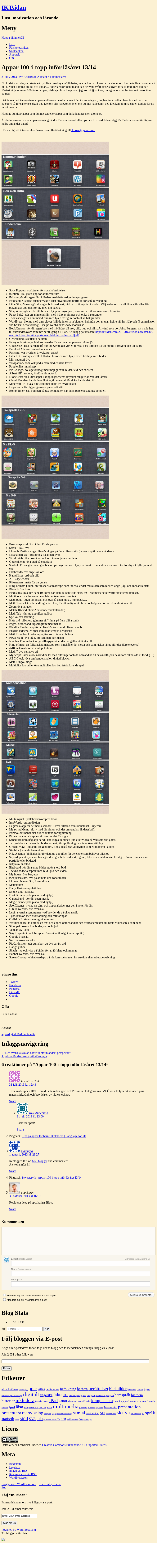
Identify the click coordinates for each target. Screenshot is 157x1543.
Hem (12, 44)
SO (143, 1414)
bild (112, 1388)
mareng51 (27, 1151)
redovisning (32, 1412)
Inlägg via (18, 1470)
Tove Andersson (27, 76)
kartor (63, 1401)
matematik (33, 1408)
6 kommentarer (57, 76)
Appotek (14, 54)
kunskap (132, 1401)
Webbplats (16, 1279)
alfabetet (14, 1389)
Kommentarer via (23, 1474)
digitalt (12, 1034)
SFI (102, 1413)
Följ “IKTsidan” (14, 1495)
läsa (19, 1406)
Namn (21, 1269)
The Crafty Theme (50, 1484)
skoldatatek (111, 1414)
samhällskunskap (64, 1414)
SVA (32, 1419)
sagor (54, 1414)
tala (40, 1418)
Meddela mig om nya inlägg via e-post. (27, 1300)
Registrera (15, 1463)
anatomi (22, 1389)
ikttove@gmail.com (83, 130)
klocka (87, 1401)
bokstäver (132, 1389)
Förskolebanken (19, 47)
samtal (79, 1412)
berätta (82, 1389)
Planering (92, 1408)
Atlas (41, 1389)
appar (5, 1034)
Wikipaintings (85, 1419)
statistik (8, 1419)
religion (47, 1414)
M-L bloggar (39, 1161)
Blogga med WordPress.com (19, 1484)
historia (137, 1395)
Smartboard (136, 1414)
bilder (121, 1388)
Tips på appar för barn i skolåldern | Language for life (54, 1136)
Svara (12, 1101)
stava (17, 1419)
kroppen (123, 1401)
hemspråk (122, 1395)
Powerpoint (110, 1407)
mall (26, 1408)
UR (63, 1419)
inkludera (25, 1400)
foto (84, 1396)
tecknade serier (50, 1419)
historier (8, 1401)
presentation (129, 1406)
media (49, 1408)
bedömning (52, 1389)
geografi (110, 1396)
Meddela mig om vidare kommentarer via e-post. (32, 1295)
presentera (11, 1412)
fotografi (91, 1396)
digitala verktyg (15, 1396)
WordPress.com (18, 1477)
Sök (4, 1328)
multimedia (28, 1034)
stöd (24, 1418)
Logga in (14, 1467)
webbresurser (72, 1419)
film (65, 1395)
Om (11, 58)
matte (42, 1407)
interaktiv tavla (41, 1401)
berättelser (98, 1388)
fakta (58, 1394)
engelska (46, 1395)
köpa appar (142, 1401)
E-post (21, 1259)
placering (83, 1408)
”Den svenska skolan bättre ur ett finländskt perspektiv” (36, 1052)
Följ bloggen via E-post (32, 1338)
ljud (12, 1407)
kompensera (102, 1400)
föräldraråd (100, 1396)
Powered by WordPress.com (19, 1529)
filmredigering (75, 1396)
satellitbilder (92, 1413)
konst (116, 1401)
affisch (6, 1389)
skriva (123, 1412)
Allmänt (42, 76)
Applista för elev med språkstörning (24, 1056)
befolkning (68, 1389)
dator (140, 1389)
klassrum (72, 1401)
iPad (19, 1034)
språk (150, 1412)
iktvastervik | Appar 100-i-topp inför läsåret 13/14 (52, 1177)
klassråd (80, 1401)
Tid (59, 1419)
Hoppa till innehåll (13, 37)
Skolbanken (16, 51)
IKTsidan (14, 7)
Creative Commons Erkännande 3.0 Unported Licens (74, 1445)
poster (100, 1408)
